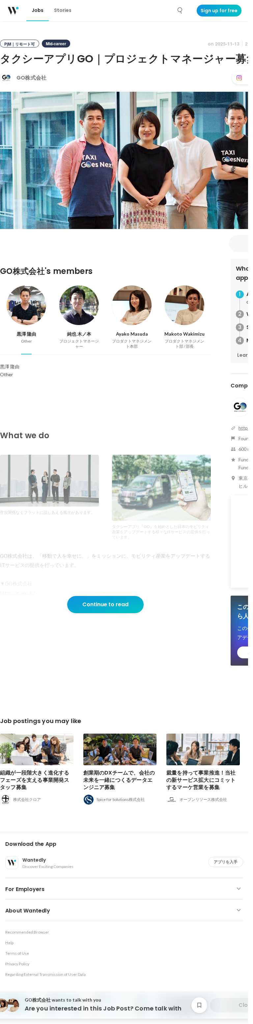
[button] (126, 844)
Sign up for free (219, 10)
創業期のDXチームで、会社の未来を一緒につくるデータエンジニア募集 (119, 780)
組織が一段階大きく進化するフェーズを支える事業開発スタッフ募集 (35, 780)
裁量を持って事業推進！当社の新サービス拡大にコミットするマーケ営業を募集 (201, 780)
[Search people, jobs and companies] (180, 10)
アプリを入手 (226, 862)
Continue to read (105, 604)
